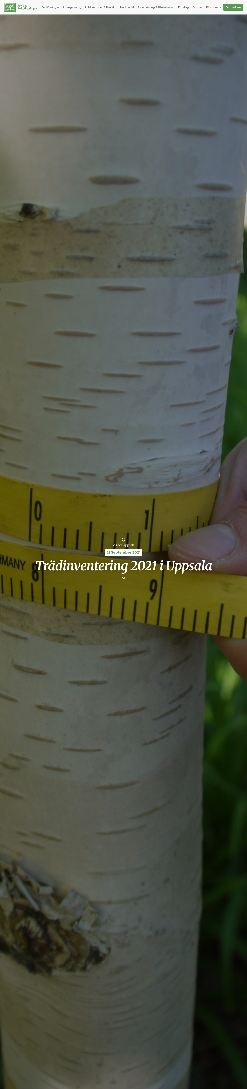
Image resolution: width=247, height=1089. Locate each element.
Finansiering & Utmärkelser (156, 7)
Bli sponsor (213, 7)
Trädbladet (127, 7)
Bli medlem (233, 7)
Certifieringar (50, 7)
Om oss (197, 7)
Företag (183, 7)
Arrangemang (72, 7)
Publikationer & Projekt (100, 7)
